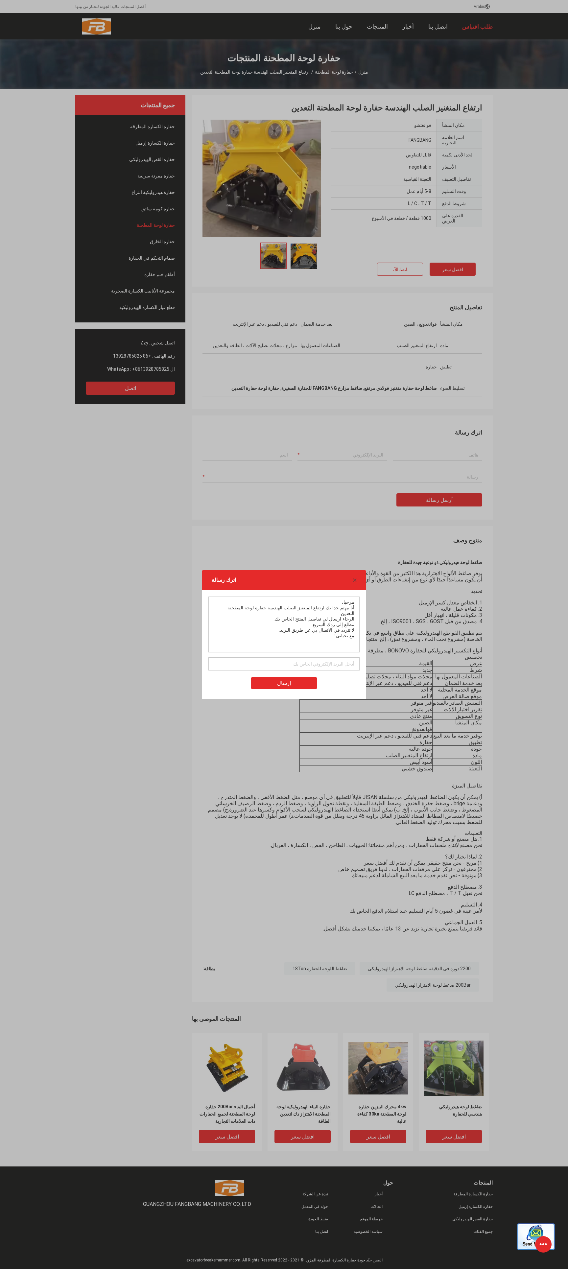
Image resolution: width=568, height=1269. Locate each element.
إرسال (284, 683)
